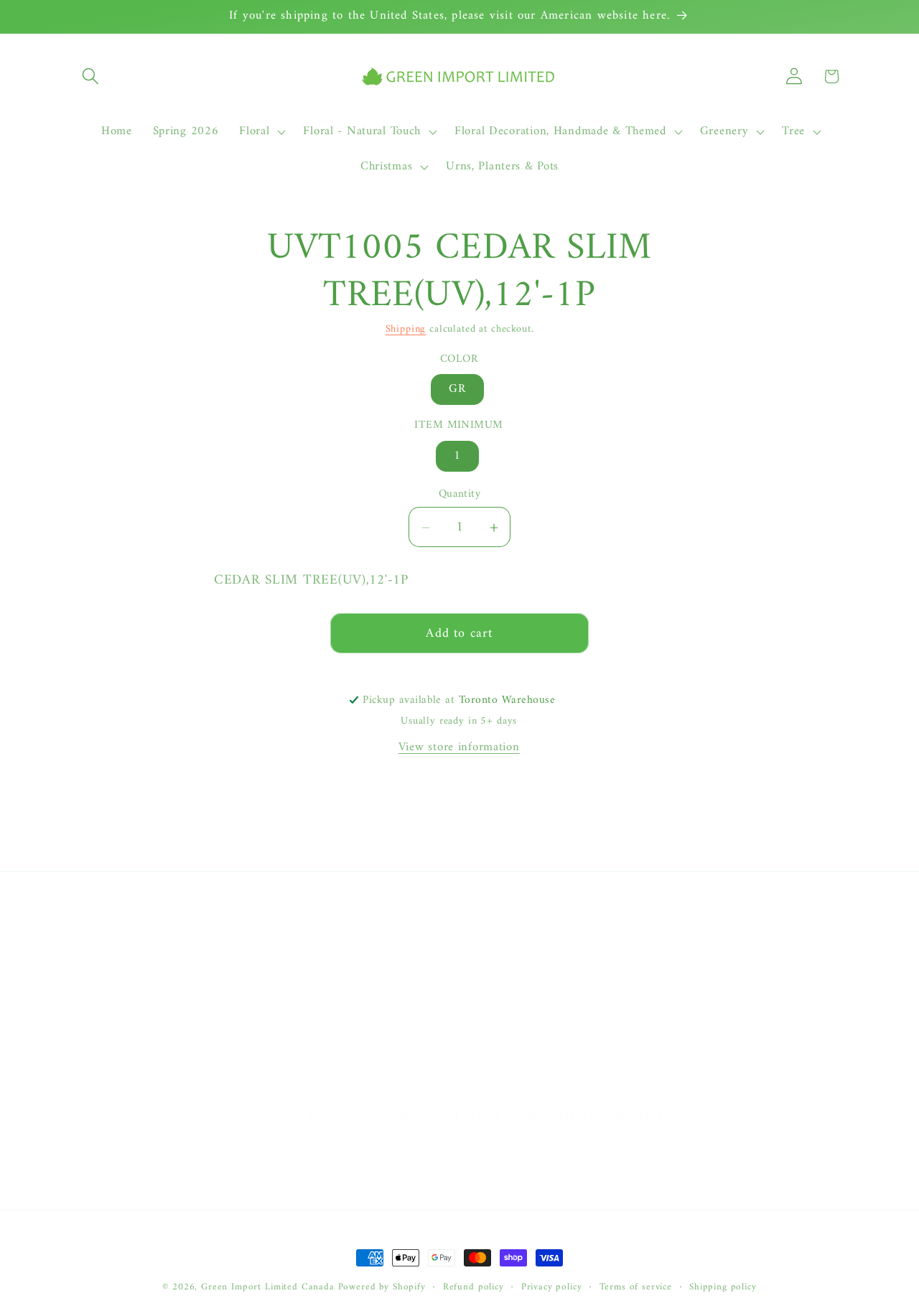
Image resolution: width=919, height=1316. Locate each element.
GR (457, 390)
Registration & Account (526, 938)
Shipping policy (723, 1287)
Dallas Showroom (117, 1082)
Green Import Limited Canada (268, 1287)
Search (89, 1024)
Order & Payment (511, 967)
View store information (459, 747)
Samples (92, 996)
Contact (92, 967)
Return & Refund (509, 1024)
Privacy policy (551, 1287)
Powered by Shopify (382, 1287)
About (87, 938)
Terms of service (636, 1287)
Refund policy (473, 1287)
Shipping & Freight (514, 996)
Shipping (406, 329)
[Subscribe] (595, 1164)
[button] (91, 76)
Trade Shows (105, 1053)
